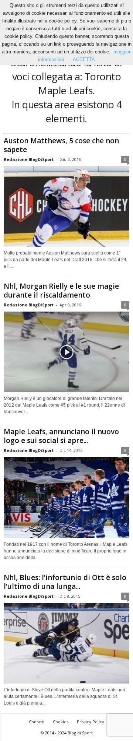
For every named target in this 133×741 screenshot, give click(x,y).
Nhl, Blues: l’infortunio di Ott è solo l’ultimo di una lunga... (65, 582)
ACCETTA (84, 59)
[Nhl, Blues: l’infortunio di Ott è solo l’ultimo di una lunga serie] (66, 643)
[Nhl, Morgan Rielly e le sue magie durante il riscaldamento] (66, 352)
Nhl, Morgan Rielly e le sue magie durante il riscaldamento (61, 290)
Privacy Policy (90, 721)
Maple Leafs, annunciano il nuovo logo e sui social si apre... (61, 436)
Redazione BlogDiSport (29, 159)
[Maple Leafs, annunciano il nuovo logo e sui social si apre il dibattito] (66, 497)
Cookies (60, 721)
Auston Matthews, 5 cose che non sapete (61, 145)
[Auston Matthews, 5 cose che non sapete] (66, 206)
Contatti (36, 721)
